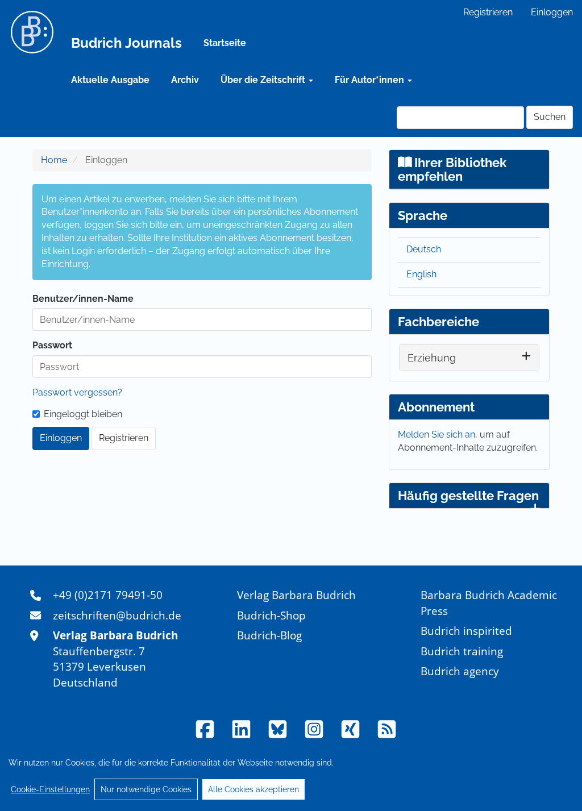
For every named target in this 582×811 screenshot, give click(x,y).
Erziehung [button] (432, 358)
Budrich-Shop (271, 615)
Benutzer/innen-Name (83, 298)
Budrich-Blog (269, 635)
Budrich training (462, 651)
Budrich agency (460, 671)
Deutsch (423, 249)
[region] (291, 776)
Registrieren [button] (123, 437)
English (421, 274)
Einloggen (552, 12)
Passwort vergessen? (77, 392)
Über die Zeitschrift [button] (264, 79)
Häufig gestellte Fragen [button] (468, 495)
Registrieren (488, 12)
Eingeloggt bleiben (83, 414)
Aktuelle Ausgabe (110, 79)
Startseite (224, 43)
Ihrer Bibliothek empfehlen (452, 169)
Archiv (185, 79)
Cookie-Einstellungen (50, 789)
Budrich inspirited (466, 630)
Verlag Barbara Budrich (296, 594)
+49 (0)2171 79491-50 (108, 594)
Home (54, 160)
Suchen (550, 116)
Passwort (52, 345)
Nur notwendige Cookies (146, 789)
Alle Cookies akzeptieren (253, 789)
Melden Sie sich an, (439, 434)
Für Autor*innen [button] (370, 79)
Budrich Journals (126, 43)
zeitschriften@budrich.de (117, 615)
